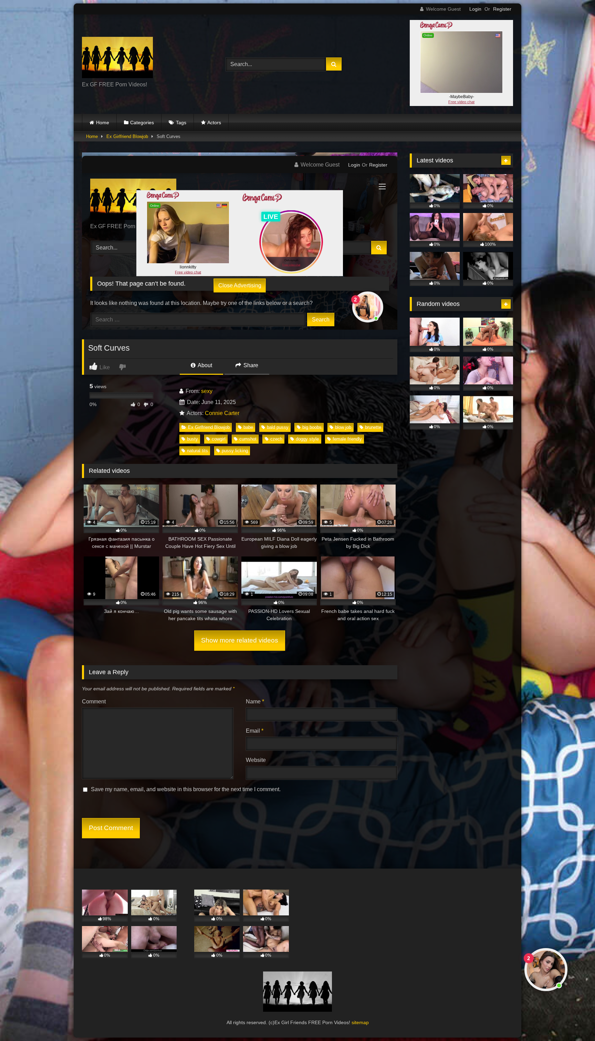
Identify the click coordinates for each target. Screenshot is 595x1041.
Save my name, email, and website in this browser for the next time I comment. (186, 789)
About (204, 365)
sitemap (360, 1022)
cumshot (248, 439)
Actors (214, 122)
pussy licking (235, 450)
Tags (181, 122)
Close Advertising (239, 285)
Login (475, 9)
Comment (94, 701)
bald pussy (278, 427)
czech (276, 439)
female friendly (347, 439)
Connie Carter (222, 413)
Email (254, 731)
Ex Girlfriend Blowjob (127, 136)
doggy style (307, 439)
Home (102, 122)
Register (502, 9)
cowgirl (219, 439)
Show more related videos (239, 640)
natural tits (197, 450)
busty (192, 439)
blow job (343, 427)
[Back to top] (573, 1020)
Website (256, 760)
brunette (373, 427)
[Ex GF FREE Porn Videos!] (117, 59)
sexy (206, 391)
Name (255, 701)
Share (250, 365)
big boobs (312, 427)
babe (248, 427)
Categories (142, 122)
